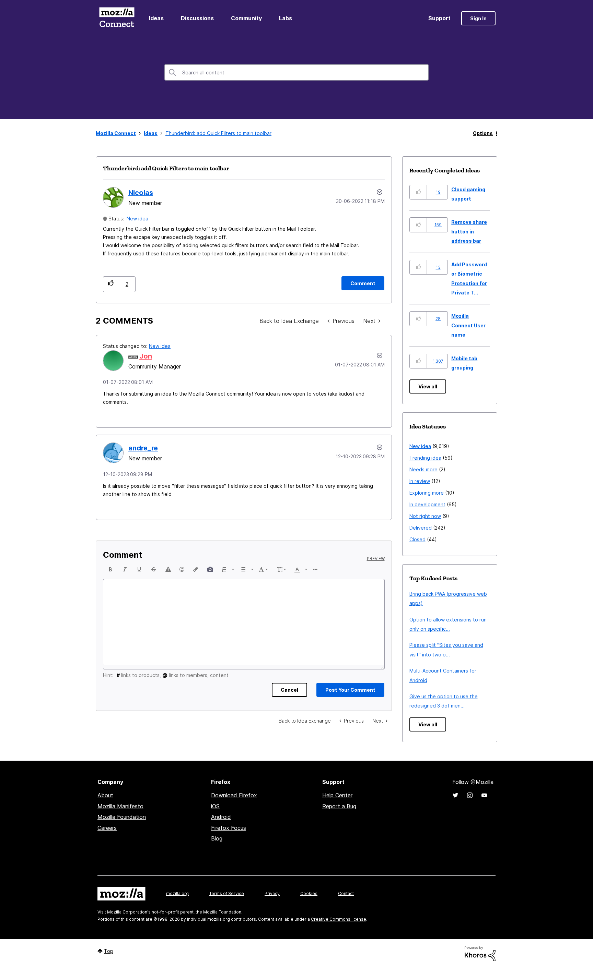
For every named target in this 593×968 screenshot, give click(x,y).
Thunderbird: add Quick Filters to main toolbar (166, 168)
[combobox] (296, 72)
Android (221, 816)
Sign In (478, 18)
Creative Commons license (338, 919)
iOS (215, 806)
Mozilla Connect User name (468, 325)
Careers (107, 827)
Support (439, 18)
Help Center (337, 795)
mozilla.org (177, 893)
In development (427, 504)
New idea (137, 218)
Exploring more (426, 493)
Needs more (423, 469)
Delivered (420, 528)
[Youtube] (484, 795)
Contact (346, 893)
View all (427, 386)
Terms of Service (226, 893)
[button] (111, 284)
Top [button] (108, 951)
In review (419, 481)
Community (246, 18)
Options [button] (483, 133)
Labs (285, 18)
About (105, 795)
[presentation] (110, 569)
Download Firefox (234, 795)
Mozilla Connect (116, 18)
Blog (216, 838)
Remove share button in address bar (469, 231)
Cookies (308, 893)
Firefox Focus (228, 827)
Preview (376, 559)
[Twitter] (455, 795)
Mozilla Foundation (121, 816)
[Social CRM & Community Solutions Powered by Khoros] (480, 953)
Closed (417, 539)
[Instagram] (470, 795)
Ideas (156, 18)
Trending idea (425, 458)
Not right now (425, 516)
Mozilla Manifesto (120, 806)
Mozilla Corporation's (129, 912)
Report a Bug (339, 806)
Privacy (272, 893)
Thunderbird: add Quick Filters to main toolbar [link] (218, 133)
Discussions (197, 18)
